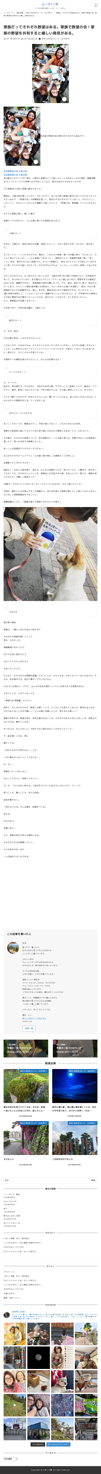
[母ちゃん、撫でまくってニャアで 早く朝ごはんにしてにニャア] (86, 1381)
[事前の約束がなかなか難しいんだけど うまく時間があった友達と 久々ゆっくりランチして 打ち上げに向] (38, 1381)
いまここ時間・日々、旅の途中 (16, 1238)
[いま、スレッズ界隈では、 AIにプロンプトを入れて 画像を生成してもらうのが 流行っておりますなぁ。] (62, 1357)
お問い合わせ (9, 1293)
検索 (93, 1180)
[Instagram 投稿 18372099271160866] (15, 1405)
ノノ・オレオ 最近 (12, 1194)
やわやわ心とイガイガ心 (14, 1247)
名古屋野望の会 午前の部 (15, 171)
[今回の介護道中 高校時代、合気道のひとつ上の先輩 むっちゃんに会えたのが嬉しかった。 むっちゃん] (38, 1405)
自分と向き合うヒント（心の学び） (56, 39)
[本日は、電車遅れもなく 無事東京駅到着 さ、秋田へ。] (86, 1429)
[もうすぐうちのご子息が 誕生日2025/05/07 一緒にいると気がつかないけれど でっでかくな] (86, 1357)
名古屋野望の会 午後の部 (15, 174)
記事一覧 (29, 1028)
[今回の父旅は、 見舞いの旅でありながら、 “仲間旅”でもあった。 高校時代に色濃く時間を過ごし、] (15, 1334)
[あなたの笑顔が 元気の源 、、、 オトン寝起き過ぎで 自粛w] (86, 1334)
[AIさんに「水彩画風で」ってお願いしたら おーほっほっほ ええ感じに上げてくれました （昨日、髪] (15, 1381)
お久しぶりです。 (11, 1201)
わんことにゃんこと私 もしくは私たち (20, 1251)
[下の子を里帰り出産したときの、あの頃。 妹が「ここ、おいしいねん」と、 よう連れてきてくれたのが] (15, 1429)
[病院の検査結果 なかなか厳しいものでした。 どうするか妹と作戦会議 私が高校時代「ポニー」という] (38, 1429)
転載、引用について (12, 1298)
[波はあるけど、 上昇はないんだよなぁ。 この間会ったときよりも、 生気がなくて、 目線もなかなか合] (62, 1405)
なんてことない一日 (12, 1223)
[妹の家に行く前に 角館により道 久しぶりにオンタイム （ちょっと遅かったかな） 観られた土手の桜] (62, 1429)
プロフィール (9, 1272)
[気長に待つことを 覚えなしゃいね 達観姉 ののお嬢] (62, 1381)
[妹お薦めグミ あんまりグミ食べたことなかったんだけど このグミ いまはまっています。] (86, 1405)
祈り (5, 1208)
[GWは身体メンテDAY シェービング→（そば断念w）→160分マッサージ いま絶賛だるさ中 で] (15, 1357)
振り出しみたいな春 (12, 1216)
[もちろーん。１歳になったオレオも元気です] (62, 1334)
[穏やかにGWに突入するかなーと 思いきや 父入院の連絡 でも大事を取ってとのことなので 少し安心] (38, 1357)
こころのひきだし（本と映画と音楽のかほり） (23, 1243)
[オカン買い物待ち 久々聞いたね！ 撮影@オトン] (38, 1334)
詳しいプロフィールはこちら (34, 1018)
